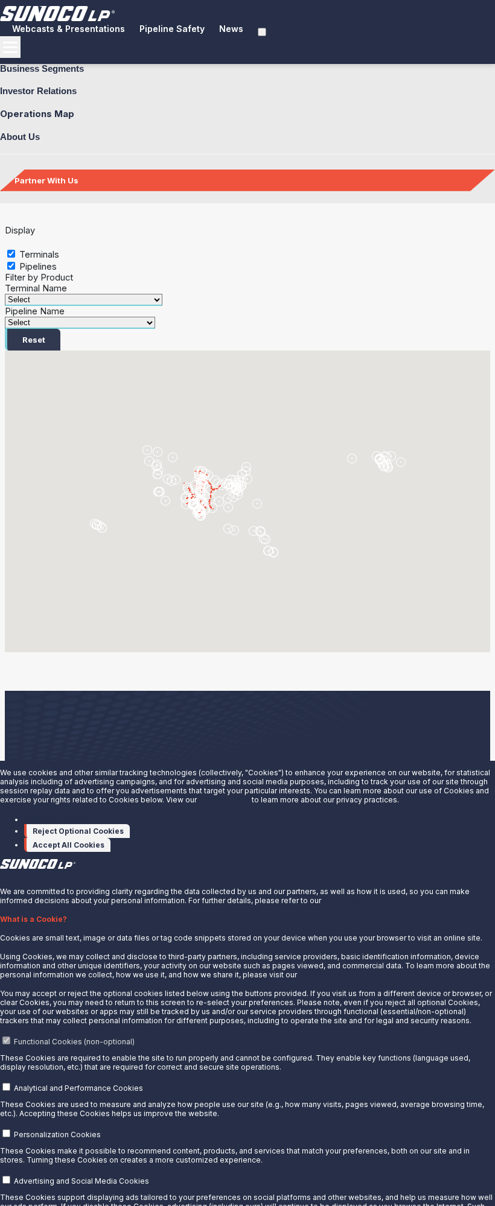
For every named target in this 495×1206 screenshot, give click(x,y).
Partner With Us (46, 180)
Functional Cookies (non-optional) (74, 1041)
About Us (20, 137)
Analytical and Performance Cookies (78, 1088)
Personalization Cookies (57, 1134)
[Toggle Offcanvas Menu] (10, 47)
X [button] (2, 875)
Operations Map (37, 113)
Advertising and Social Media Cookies (81, 1180)
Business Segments (42, 68)
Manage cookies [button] (57, 819)
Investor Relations (38, 91)
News (231, 29)
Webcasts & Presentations (68, 29)
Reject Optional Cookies (78, 831)
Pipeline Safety (172, 29)
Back (29, 223)
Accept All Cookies (68, 844)
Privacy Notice (224, 799)
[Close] (50, 221)
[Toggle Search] (262, 32)
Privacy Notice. (349, 900)
